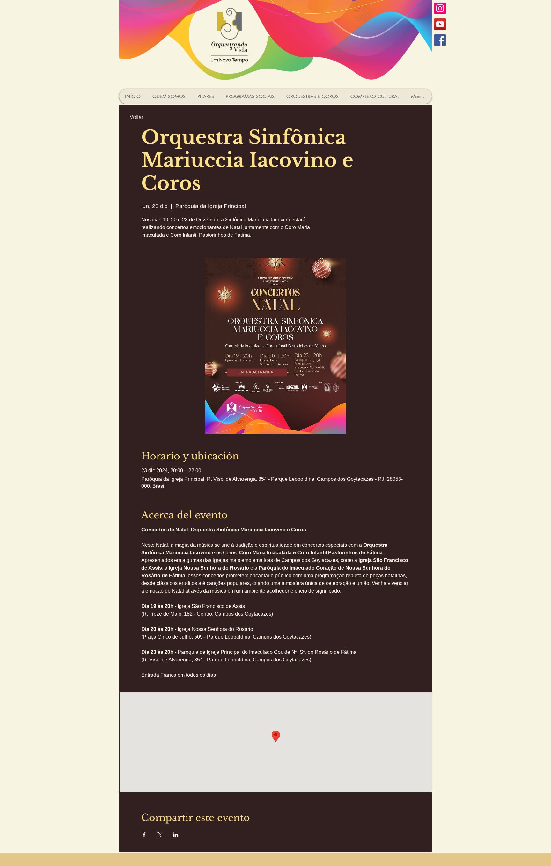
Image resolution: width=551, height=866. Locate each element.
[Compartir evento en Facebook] (144, 834)
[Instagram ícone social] (440, 8)
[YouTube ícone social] (440, 24)
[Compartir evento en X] (160, 834)
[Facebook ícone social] (440, 40)
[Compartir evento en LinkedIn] (176, 834)
